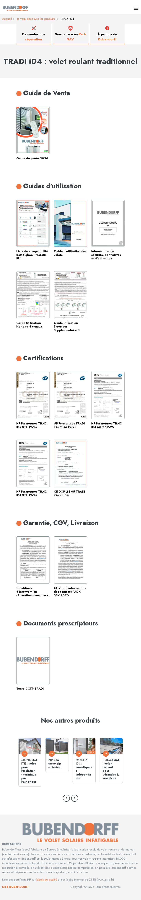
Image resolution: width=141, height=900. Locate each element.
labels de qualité (46, 879)
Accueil (7, 19)
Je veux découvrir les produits (36, 19)
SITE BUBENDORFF (15, 887)
